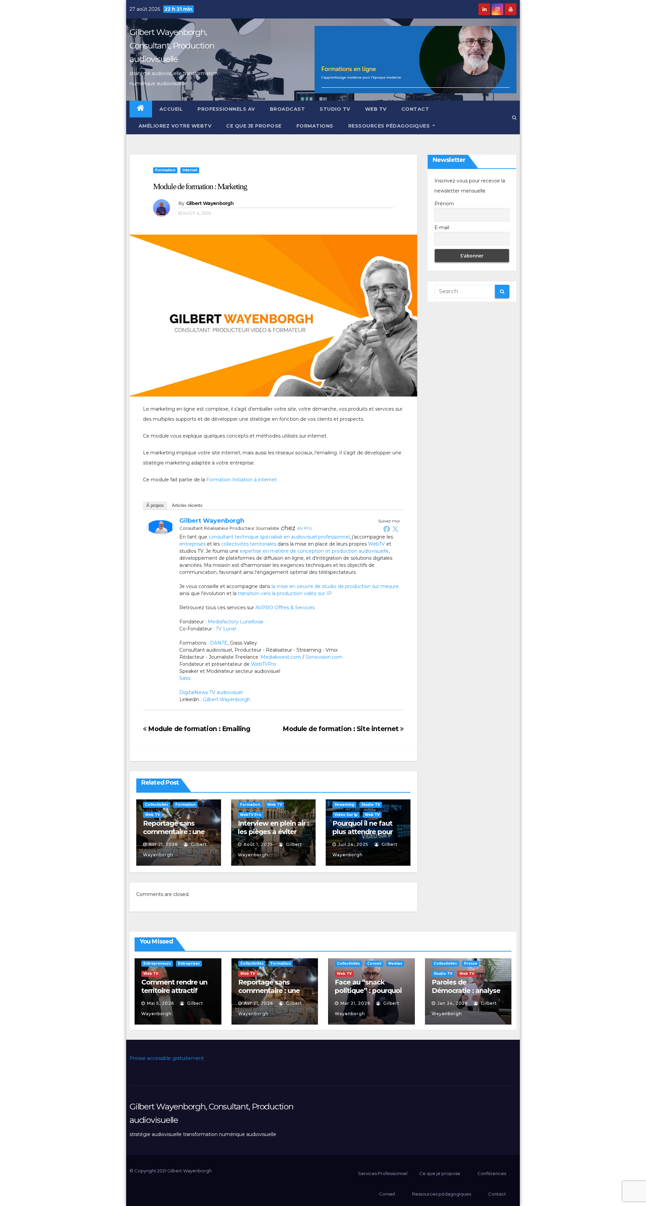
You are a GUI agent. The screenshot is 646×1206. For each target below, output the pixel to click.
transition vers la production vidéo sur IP (285, 593)
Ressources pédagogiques (389, 126)
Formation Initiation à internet (241, 480)
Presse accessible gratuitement (167, 1058)
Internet (189, 170)
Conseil (374, 963)
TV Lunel (226, 629)
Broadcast (287, 109)
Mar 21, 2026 (355, 1003)
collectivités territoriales (248, 544)
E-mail (441, 228)
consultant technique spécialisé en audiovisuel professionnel (279, 537)
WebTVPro (263, 664)
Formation (165, 170)
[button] (514, 117)
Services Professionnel (382, 1173)
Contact (415, 109)
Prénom (444, 204)
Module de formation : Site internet (341, 729)
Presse (470, 963)
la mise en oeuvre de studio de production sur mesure (335, 586)
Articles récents (187, 505)
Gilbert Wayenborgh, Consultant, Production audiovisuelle (172, 45)
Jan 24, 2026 (452, 1003)
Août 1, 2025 (258, 844)
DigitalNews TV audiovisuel (211, 692)
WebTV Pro (250, 815)
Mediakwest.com (281, 657)
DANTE (218, 643)
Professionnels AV (226, 109)
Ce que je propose (254, 126)
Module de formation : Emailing (198, 729)
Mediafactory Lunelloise (235, 622)
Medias (395, 963)
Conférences (491, 1173)
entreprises (192, 544)
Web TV (376, 109)
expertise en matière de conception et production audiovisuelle (314, 551)
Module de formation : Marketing (200, 186)
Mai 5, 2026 (160, 1003)
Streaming (344, 804)
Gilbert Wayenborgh (210, 203)
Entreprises (189, 963)
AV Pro (304, 528)
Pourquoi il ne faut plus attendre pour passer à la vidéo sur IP (365, 836)
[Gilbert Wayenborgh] (160, 526)
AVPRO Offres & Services (285, 608)
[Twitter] (395, 529)
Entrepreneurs (157, 963)
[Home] (141, 109)
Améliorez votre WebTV (174, 126)
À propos (155, 505)
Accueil (171, 109)
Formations (314, 126)
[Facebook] (387, 529)
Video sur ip (346, 815)
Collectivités (156, 804)
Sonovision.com (324, 657)
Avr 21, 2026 (163, 844)
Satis (184, 678)
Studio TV (335, 109)
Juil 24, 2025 (353, 844)
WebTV (376, 544)
